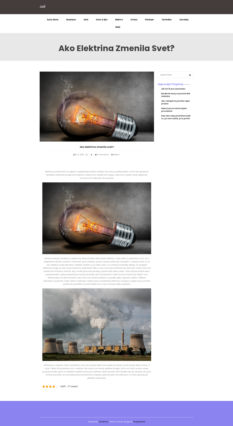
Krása (134, 19)
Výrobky (184, 19)
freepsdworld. (139, 421)
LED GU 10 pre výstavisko (173, 88)
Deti (86, 19)
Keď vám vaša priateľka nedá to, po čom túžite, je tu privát (176, 117)
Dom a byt (101, 19)
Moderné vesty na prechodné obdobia (175, 95)
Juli (42, 6)
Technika (167, 19)
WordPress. (104, 421)
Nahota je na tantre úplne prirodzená (174, 109)
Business (71, 19)
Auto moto (53, 19)
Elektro (119, 19)
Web (117, 27)
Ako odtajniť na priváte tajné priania (175, 102)
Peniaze (149, 19)
